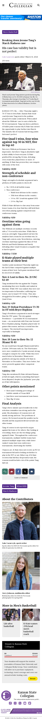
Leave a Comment (21, 478)
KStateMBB (21, 486)
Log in (35, 718)
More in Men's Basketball (19, 605)
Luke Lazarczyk (8, 57)
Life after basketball (9, 624)
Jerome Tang (8, 486)
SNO (30, 718)
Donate (32, 679)
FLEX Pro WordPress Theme (19, 718)
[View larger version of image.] (21, 77)
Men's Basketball (10, 32)
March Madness (10, 491)
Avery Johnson (35, 92)
